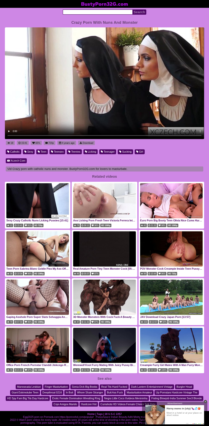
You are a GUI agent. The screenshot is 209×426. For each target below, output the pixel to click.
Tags (100, 414)
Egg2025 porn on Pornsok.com (41, 417)
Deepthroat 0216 (52, 392)
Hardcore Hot (88, 404)
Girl (140, 151)
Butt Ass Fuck (115, 392)
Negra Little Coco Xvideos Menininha (125, 398)
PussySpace (103, 417)
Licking (91, 151)
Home (91, 414)
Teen (43, 151)
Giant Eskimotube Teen (25, 392)
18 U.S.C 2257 (113, 414)
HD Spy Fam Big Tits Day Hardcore (27, 398)
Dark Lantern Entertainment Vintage (152, 386)
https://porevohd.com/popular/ (77, 417)
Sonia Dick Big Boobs (84, 386)
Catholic (14, 151)
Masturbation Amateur (139, 392)
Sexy (30, 151)
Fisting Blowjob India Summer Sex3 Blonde (176, 398)
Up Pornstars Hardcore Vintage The (176, 392)
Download (88, 143)
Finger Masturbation (56, 386)
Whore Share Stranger (90, 392)
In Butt (69, 392)
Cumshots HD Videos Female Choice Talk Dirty (127, 404)
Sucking (126, 151)
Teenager (109, 151)
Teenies (75, 151)
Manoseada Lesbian (29, 386)
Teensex (58, 151)
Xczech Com (17, 160)
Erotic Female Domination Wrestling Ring (76, 398)
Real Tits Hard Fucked (114, 386)
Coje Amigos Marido (65, 404)
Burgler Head (184, 386)
